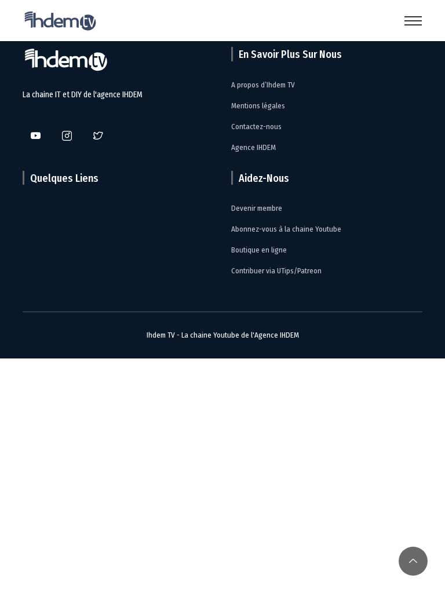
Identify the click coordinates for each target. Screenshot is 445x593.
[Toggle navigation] (413, 21)
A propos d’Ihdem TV (263, 84)
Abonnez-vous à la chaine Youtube (286, 229)
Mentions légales (258, 105)
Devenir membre (256, 208)
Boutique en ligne (259, 250)
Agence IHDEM (253, 147)
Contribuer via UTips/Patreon (276, 270)
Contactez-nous (256, 126)
